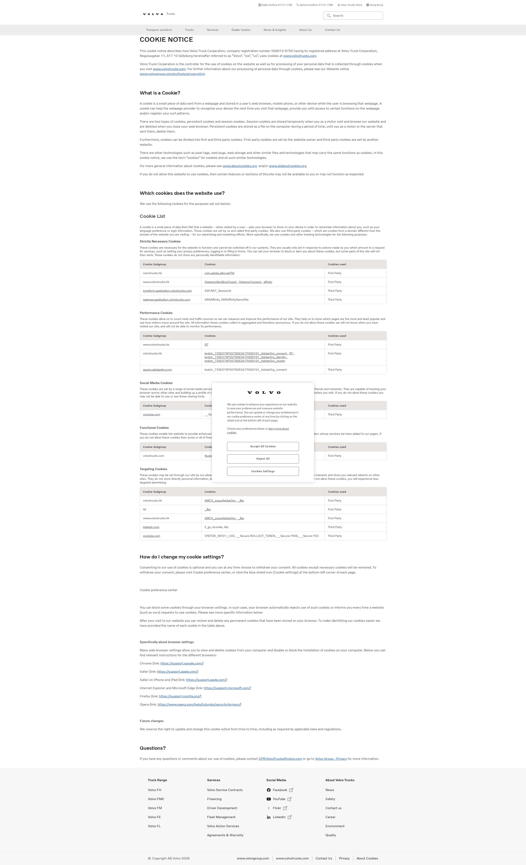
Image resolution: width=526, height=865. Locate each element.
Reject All (263, 458)
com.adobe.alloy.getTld (219, 273)
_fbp (241, 500)
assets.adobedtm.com (157, 369)
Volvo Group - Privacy (331, 759)
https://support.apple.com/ (177, 672)
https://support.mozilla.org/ (179, 696)
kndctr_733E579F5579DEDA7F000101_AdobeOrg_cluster (245, 361)
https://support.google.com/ (181, 663)
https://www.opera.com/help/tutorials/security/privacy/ (199, 704)
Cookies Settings (263, 471)
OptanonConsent (250, 282)
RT (206, 344)
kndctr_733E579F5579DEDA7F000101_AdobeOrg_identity (246, 357)
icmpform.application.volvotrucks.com (167, 291)
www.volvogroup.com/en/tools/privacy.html (172, 74)
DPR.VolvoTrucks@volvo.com (280, 759)
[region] (263, 432)
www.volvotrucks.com (299, 56)
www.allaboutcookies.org (287, 166)
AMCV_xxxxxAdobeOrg (220, 500)
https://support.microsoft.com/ (227, 688)
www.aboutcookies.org (240, 166)
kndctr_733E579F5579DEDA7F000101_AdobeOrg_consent (246, 353)
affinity (268, 282)
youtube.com (151, 414)
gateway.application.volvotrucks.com (166, 299)
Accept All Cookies (263, 446)
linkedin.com (151, 527)
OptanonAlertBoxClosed (221, 282)
